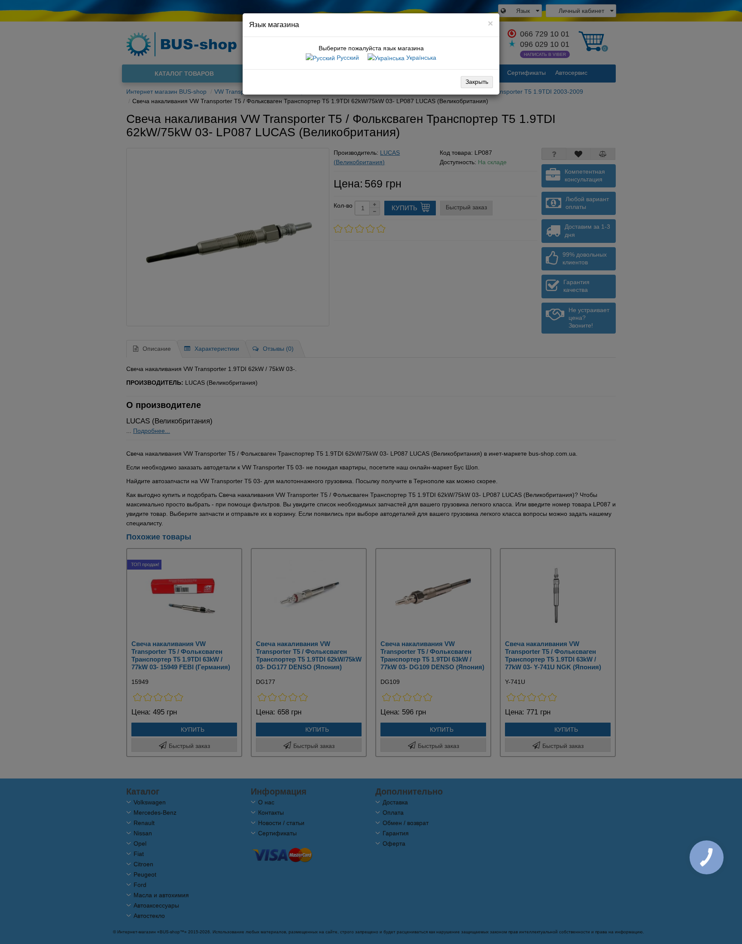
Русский (347, 57)
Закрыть (476, 81)
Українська (420, 57)
